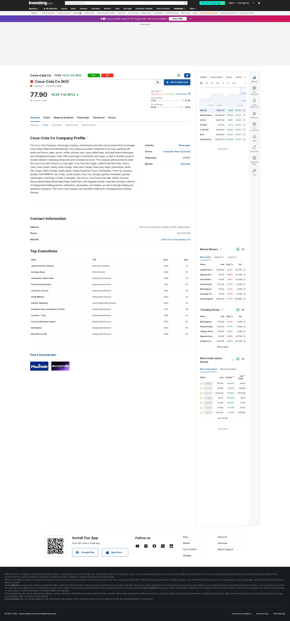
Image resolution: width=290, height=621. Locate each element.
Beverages (184, 145)
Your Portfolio (190, 549)
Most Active (205, 257)
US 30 (203, 120)
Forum (112, 117)
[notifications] (253, 2)
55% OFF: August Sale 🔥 (212, 3)
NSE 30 (203, 110)
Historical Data (71, 125)
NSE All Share (206, 115)
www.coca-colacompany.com (175, 239)
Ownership (57, 125)
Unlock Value (181, 94)
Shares (34, 13)
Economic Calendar (144, 9)
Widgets (187, 555)
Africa (195, 13)
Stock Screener (163, 9)
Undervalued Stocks (228, 13)
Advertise (222, 543)
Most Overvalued (228, 369)
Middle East (146, 13)
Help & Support (225, 549)
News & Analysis (63, 117)
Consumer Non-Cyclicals (176, 151)
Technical (99, 117)
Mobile (186, 543)
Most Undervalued (208, 369)
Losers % (232, 257)
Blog (185, 537)
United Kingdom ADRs (106, 13)
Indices (203, 77)
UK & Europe (133, 13)
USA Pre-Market (172, 13)
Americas (121, 13)
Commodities (216, 77)
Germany (185, 164)
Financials (83, 117)
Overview (34, 125)
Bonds (229, 77)
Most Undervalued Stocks (211, 360)
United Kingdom (64, 13)
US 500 (203, 125)
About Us (222, 537)
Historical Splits (88, 125)
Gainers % (219, 257)
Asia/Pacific (158, 13)
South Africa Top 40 (209, 139)
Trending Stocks (210, 309)
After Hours (185, 13)
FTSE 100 (204, 130)
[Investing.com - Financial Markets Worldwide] (41, 3)
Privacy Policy (262, 614)
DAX (202, 134)
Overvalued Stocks (247, 13)
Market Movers (209, 249)
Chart (46, 117)
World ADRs (89, 13)
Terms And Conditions (241, 614)
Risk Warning (279, 614)
